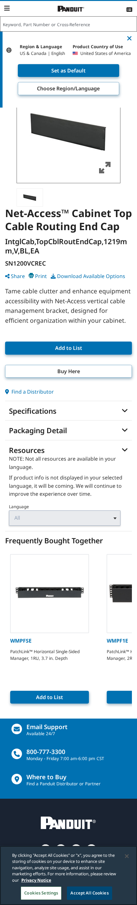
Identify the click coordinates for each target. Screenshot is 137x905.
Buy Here (68, 371)
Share (18, 276)
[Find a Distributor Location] (16, 779)
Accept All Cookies (89, 893)
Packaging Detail (38, 430)
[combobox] (68, 24)
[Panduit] (71, 9)
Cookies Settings (41, 893)
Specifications (32, 411)
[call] (16, 754)
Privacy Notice (36, 880)
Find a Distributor (32, 391)
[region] (68, 875)
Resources (27, 450)
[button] (68, 131)
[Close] (127, 856)
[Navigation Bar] (7, 8)
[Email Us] (16, 729)
